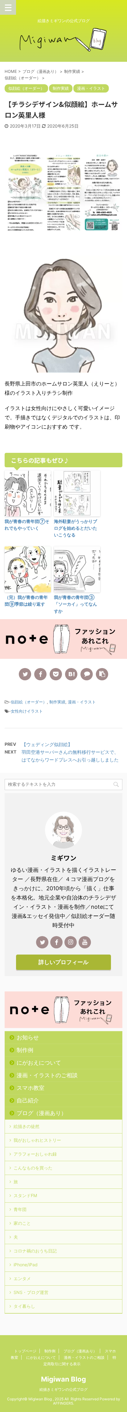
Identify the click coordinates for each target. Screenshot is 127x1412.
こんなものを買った (33, 1167)
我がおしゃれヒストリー (37, 1140)
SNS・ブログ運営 (31, 1292)
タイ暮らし (24, 1306)
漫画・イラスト (82, 701)
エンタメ (22, 1278)
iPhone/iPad (26, 1264)
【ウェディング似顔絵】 (47, 744)
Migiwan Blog (63, 1379)
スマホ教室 (30, 1088)
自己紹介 (28, 1100)
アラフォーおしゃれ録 (35, 1154)
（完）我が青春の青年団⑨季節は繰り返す (26, 601)
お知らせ (28, 1037)
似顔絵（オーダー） (29, 701)
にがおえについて (39, 1062)
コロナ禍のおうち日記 (35, 1250)
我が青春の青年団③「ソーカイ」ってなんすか (75, 604)
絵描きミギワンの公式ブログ (63, 1389)
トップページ (25, 1351)
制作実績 (57, 701)
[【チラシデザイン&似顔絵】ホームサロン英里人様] (71, 674)
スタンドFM (25, 1195)
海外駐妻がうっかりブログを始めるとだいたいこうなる (75, 528)
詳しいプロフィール (63, 962)
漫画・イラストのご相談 (47, 1075)
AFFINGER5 (63, 1403)
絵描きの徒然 (26, 1126)
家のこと (22, 1223)
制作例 (25, 1050)
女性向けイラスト (27, 711)
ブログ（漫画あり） (42, 1113)
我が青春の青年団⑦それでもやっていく (27, 525)
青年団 (20, 1209)
